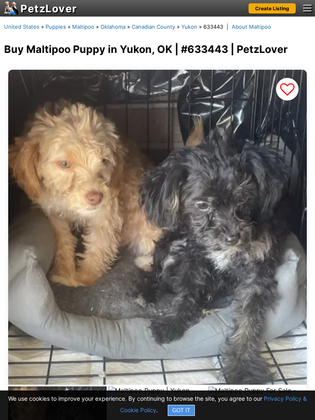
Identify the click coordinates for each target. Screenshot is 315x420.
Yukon (189, 26)
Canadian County (153, 26)
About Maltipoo (251, 26)
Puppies (56, 26)
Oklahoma (113, 26)
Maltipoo (83, 26)
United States (21, 26)
